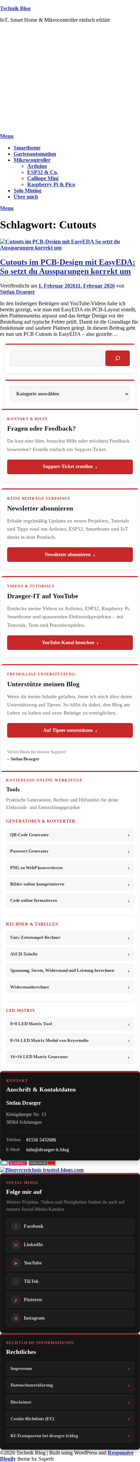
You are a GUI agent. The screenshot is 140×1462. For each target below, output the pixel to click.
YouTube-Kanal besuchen (68, 642)
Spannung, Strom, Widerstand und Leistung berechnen (62, 970)
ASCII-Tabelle (24, 954)
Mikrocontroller (32, 160)
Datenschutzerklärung (32, 1385)
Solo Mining (27, 190)
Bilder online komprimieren (37, 884)
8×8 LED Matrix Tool (31, 1023)
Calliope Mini (42, 178)
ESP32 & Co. (42, 172)
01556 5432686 (41, 1139)
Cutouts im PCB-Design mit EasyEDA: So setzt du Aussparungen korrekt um (67, 267)
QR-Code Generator (29, 834)
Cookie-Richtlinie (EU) (32, 1418)
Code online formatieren (33, 900)
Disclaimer (21, 1402)
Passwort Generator (29, 851)
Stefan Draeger (17, 292)
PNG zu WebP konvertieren (36, 867)
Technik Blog (15, 8)
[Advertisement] (70, 79)
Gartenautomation (35, 154)
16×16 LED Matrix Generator (39, 1056)
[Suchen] (117, 358)
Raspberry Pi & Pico (51, 184)
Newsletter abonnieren (68, 554)
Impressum (21, 1368)
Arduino (37, 166)
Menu (7, 136)
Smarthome (27, 148)
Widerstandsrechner (29, 987)
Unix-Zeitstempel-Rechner (35, 937)
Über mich (26, 197)
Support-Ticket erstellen (68, 466)
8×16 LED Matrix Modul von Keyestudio (49, 1040)
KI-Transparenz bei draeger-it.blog (44, 1435)
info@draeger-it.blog (47, 1149)
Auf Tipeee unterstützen (68, 730)
